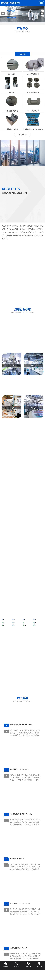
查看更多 (22, 54)
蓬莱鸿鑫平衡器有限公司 (10, 3)
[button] (42, 13)
